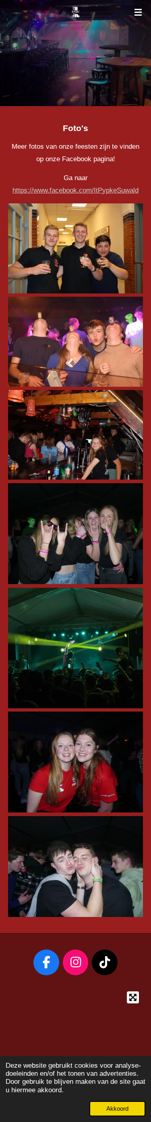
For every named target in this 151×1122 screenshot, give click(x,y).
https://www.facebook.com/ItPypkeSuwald (75, 190)
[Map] (75, 1037)
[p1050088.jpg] (75, 533)
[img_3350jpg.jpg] (75, 248)
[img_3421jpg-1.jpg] (75, 435)
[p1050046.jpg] (75, 762)
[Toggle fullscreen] (133, 997)
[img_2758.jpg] (75, 648)
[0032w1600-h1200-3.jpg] (75, 341)
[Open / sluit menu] (138, 12)
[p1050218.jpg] (75, 866)
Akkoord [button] (117, 1108)
